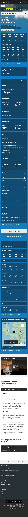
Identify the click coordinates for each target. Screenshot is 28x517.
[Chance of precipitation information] (24, 111)
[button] (14, 332)
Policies (2, 487)
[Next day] (7, 80)
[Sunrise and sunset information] (24, 172)
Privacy (2, 495)
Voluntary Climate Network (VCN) (8, 475)
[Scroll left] (21, 44)
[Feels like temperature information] (24, 98)
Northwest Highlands (7, 30)
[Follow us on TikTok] (14, 505)
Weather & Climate (5, 478)
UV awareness (6, 152)
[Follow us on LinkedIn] (20, 505)
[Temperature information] (25, 287)
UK (20, 9)
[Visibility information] (24, 158)
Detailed (9, 9)
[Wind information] (25, 260)
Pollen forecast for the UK (9, 220)
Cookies (2, 491)
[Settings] (20, 2)
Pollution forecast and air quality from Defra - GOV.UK (14, 200)
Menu (24, 2)
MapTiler (16, 344)
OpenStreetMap (23, 344)
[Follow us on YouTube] (8, 505)
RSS (2, 497)
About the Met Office (5, 484)
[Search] (24, 13)
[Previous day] (3, 80)
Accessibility (3, 489)
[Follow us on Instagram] (17, 505)
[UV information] (24, 134)
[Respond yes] (4, 73)
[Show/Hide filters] (25, 246)
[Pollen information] (24, 207)
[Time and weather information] (25, 250)
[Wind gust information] (24, 85)
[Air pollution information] (24, 187)
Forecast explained (6, 227)
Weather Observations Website (8, 473)
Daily (3, 9)
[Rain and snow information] (25, 303)
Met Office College (5, 468)
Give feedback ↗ (10, 6)
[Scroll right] (25, 44)
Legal (2, 493)
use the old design (20, 6)
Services (3, 482)
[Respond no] (8, 73)
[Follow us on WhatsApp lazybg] (23, 505)
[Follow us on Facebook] (11, 505)
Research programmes (6, 480)
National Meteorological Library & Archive (10, 470)
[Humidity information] (24, 121)
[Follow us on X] (5, 505)
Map (16, 9)
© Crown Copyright (14, 508)
